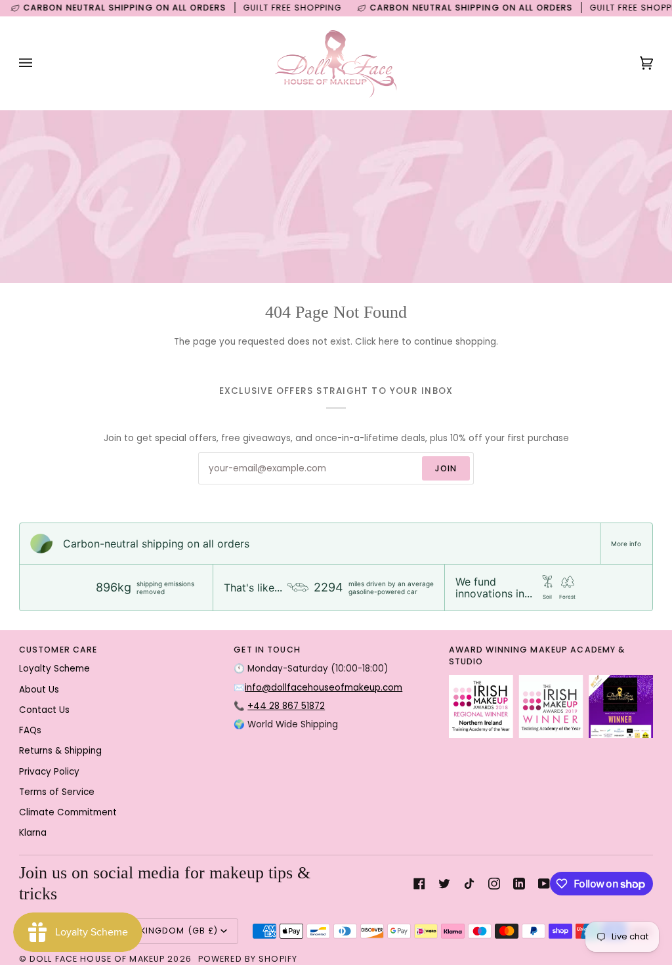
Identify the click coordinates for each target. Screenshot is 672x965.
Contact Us (44, 710)
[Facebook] (419, 884)
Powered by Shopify (247, 958)
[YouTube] (544, 884)
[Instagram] (494, 884)
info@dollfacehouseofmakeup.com (323, 687)
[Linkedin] (519, 884)
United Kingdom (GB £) (162, 930)
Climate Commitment (68, 812)
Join (446, 468)
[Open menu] (38, 63)
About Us (39, 689)
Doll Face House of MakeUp (97, 958)
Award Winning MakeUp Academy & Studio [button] (537, 656)
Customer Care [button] (58, 649)
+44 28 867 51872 (286, 706)
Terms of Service (56, 792)
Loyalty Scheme (54, 668)
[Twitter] (444, 884)
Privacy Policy (49, 771)
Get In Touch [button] (267, 649)
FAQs (30, 730)
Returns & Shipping (60, 750)
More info (626, 543)
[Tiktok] (469, 884)
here (389, 341)
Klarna (33, 832)
